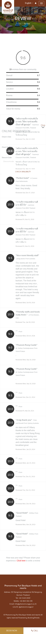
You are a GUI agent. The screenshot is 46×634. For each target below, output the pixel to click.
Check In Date (6, 137)
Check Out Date (7, 147)
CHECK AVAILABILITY (23, 172)
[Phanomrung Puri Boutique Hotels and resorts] (8, 2)
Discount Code (7, 157)
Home (18, 24)
